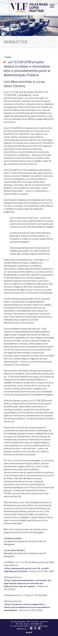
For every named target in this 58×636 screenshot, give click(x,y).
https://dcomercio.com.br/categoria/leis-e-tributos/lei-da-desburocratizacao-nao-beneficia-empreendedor (27, 607)
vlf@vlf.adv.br (21, 629)
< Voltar (7, 57)
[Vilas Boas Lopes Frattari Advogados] (29, 8)
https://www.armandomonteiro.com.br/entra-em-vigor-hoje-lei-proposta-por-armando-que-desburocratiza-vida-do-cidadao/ (28, 583)
